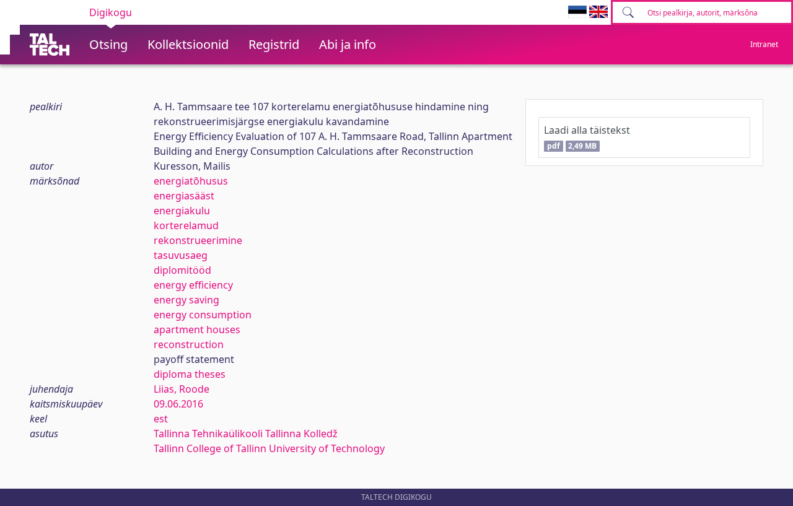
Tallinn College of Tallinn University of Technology (269, 448)
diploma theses (190, 374)
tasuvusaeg (181, 255)
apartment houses (197, 329)
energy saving (186, 300)
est (161, 418)
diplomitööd (182, 270)
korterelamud (186, 225)
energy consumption (203, 314)
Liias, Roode (181, 389)
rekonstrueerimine (198, 240)
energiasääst (184, 196)
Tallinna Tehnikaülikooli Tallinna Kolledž (246, 433)
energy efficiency (193, 285)
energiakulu (182, 210)
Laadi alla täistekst (587, 137)
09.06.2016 (178, 404)
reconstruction (189, 344)
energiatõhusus (191, 181)
